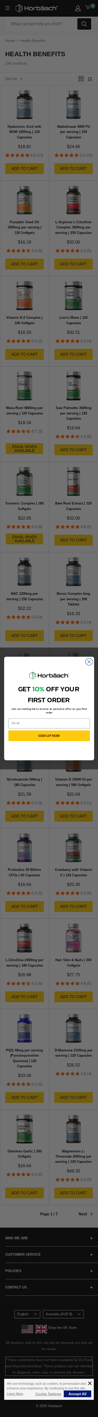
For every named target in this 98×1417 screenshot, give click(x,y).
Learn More (15, 1394)
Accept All (77, 1394)
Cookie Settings (48, 1394)
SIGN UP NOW (49, 735)
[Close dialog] (89, 661)
